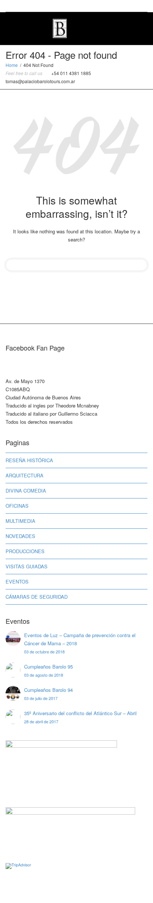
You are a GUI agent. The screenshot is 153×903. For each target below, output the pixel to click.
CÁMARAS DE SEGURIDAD (37, 596)
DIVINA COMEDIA (26, 490)
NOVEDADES (20, 536)
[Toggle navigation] (139, 27)
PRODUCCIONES (25, 551)
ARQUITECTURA (24, 475)
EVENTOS (17, 581)
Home (12, 65)
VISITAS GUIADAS (27, 566)
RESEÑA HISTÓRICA (29, 460)
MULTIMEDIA (20, 520)
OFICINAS (17, 505)
